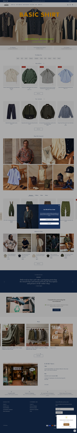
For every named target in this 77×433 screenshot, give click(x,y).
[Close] (59, 205)
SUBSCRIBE (49, 223)
